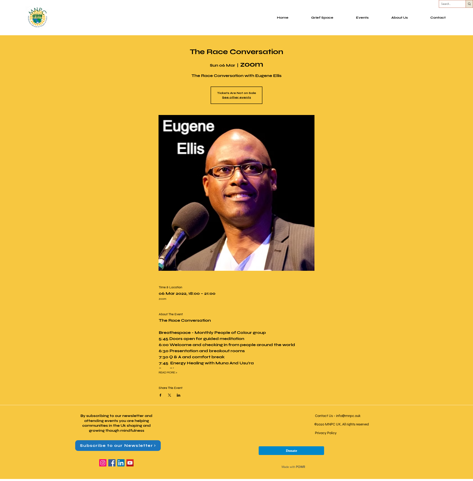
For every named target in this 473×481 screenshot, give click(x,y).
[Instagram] (102, 462)
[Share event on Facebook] (160, 395)
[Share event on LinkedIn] (178, 395)
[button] (399, 17)
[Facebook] (111, 462)
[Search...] (469, 4)
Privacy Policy (325, 433)
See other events (236, 97)
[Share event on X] (169, 395)
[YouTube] (130, 462)
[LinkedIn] (121, 462)
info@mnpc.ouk (348, 416)
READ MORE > (168, 372)
